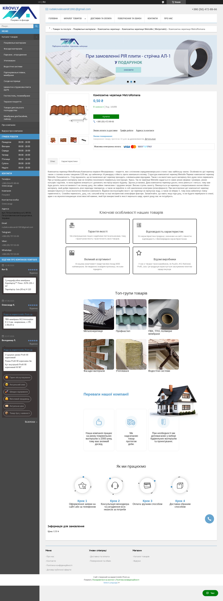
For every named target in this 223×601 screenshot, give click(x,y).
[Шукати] (36, 26)
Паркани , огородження (15, 54)
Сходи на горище (12, 81)
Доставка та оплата (101, 18)
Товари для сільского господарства (14, 109)
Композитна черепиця (109, 29)
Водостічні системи (13, 66)
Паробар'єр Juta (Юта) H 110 (18, 289)
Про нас (168, 18)
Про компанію (8, 125)
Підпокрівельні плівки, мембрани (14, 74)
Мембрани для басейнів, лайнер (15, 117)
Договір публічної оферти (59, 569)
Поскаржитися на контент (103, 580)
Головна (53, 18)
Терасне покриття (12, 101)
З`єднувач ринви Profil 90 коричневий (16, 356)
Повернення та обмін (129, 18)
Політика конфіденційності (59, 565)
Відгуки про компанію (12, 130)
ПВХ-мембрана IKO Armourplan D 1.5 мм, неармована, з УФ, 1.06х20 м (19, 322)
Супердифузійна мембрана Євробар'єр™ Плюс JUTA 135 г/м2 (19, 283)
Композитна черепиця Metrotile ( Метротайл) (144, 29)
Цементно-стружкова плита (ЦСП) (17, 88)
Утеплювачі (9, 60)
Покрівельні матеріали (15, 42)
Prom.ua (126, 577)
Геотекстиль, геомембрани (17, 95)
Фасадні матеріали (13, 48)
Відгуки (137, 560)
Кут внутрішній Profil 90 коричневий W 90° (15, 365)
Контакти (153, 18)
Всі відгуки (30, 421)
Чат (213, 593)
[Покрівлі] (19, 13)
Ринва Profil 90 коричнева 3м (18, 361)
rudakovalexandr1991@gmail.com (17, 227)
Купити (106, 116)
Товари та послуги (62, 29)
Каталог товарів (10, 36)
